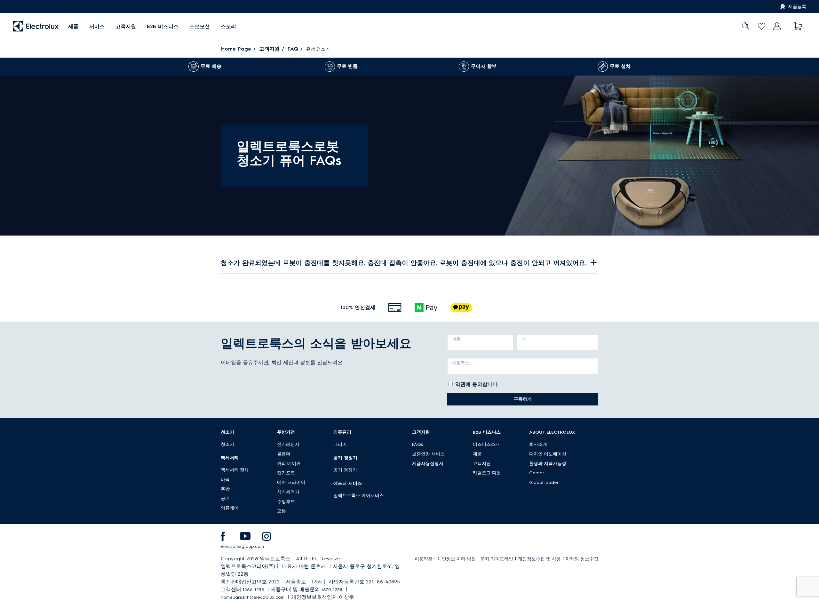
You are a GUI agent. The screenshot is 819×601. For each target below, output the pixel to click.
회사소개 (538, 444)
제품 (477, 454)
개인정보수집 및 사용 (539, 559)
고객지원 (125, 26)
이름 (456, 339)
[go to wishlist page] (762, 26)
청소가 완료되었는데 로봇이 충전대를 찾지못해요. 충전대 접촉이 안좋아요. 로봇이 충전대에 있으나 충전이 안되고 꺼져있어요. (403, 263)
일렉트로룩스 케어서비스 (358, 495)
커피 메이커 (289, 463)
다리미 (340, 444)
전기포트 (286, 473)
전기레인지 (288, 444)
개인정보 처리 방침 (456, 559)
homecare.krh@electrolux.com (252, 597)
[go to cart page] (798, 26)
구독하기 (523, 399)
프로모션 (199, 26)
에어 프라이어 (291, 482)
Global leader (544, 482)
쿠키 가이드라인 (497, 559)
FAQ (293, 49)
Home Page (236, 49)
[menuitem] (73, 26)
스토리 (228, 26)
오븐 (281, 511)
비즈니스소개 (486, 444)
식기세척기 (288, 492)
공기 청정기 (345, 470)
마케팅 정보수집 (582, 559)
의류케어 (230, 508)
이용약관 (424, 559)
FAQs (417, 444)
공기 (225, 498)
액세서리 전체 (235, 470)
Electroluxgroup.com (242, 546)
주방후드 (286, 501)
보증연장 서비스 (428, 454)
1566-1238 (253, 589)
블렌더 (283, 454)
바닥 (225, 479)
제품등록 (797, 6)
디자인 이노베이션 (547, 454)
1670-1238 (332, 589)
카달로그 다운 (487, 473)
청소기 (227, 444)
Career (536, 473)
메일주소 (460, 362)
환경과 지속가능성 (547, 463)
